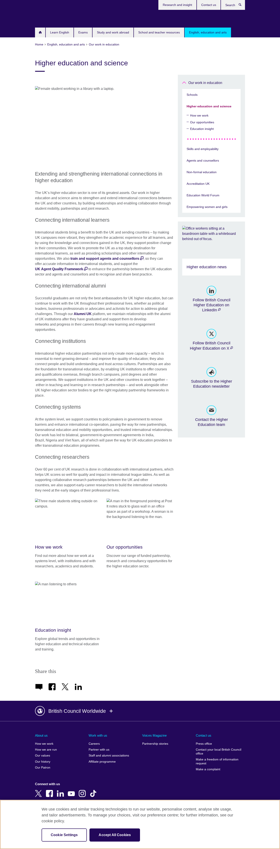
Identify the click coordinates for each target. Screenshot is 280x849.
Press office (204, 743)
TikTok (94, 790)
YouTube (72, 790)
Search (242, 5)
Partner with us (99, 749)
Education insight (202, 129)
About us (41, 735)
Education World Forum (203, 195)
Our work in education (205, 83)
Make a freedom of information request (217, 761)
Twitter (39, 790)
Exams (83, 32)
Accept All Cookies (115, 835)
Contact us (208, 5)
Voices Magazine (154, 735)
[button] (140, 711)
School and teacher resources (159, 32)
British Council (48, 18)
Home (40, 32)
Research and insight (177, 5)
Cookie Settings (64, 835)
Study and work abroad (113, 32)
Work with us (98, 735)
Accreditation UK (198, 183)
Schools (192, 94)
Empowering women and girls (207, 207)
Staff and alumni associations (109, 755)
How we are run (46, 749)
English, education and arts (208, 32)
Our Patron (42, 767)
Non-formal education (202, 172)
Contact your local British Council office (218, 751)
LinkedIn (61, 790)
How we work (199, 115)
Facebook (50, 790)
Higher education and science (209, 106)
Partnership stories (155, 743)
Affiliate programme (102, 761)
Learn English (59, 32)
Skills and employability (203, 149)
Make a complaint (208, 769)
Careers (94, 743)
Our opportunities (202, 122)
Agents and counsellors (203, 160)
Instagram (83, 790)
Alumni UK (83, 314)
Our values (42, 755)
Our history (42, 761)
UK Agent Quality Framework (59, 269)
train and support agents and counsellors (104, 258)
